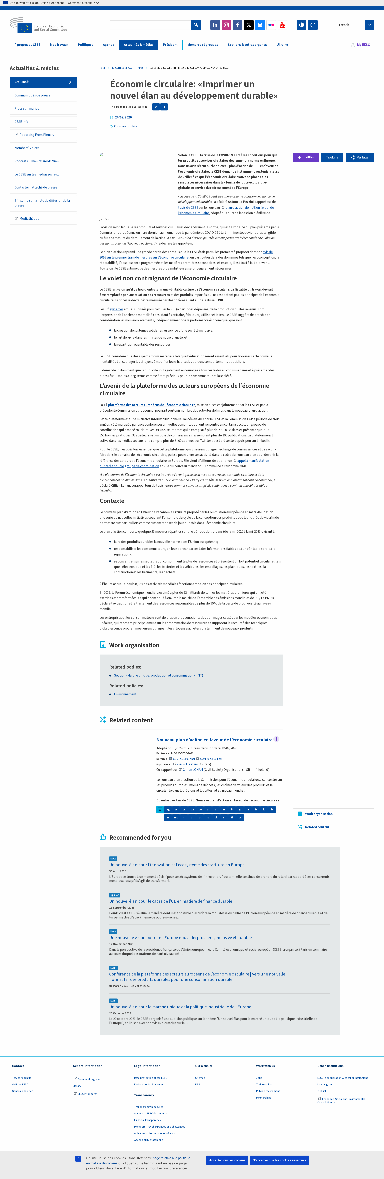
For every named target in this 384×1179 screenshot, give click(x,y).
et (208, 810)
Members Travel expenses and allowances (159, 1127)
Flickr (271, 25)
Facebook (237, 25)
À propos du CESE (27, 44)
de (200, 810)
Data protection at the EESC (150, 1078)
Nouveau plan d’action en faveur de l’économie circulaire (214, 740)
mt (176, 818)
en (224, 810)
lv (264, 810)
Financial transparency (147, 1120)
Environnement (125, 694)
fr (232, 810)
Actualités (22, 82)
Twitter (249, 25)
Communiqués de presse (32, 95)
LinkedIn (215, 25)
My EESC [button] (363, 44)
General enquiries (22, 1091)
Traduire (332, 157)
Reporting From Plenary (37, 134)
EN (156, 107)
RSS (197, 1085)
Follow (276, 739)
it (256, 810)
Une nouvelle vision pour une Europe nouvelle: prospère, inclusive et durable (180, 938)
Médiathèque (29, 218)
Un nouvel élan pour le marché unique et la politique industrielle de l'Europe (180, 1007)
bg (168, 810)
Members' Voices (27, 148)
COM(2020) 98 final (184, 759)
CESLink (322, 1091)
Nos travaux (59, 44)
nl (184, 818)
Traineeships (264, 1085)
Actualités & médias (138, 44)
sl (224, 818)
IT (164, 107)
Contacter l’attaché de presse (36, 187)
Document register (89, 1079)
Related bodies (124, 667)
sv (240, 818)
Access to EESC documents (150, 1114)
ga (240, 810)
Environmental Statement (149, 1085)
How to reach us (21, 1078)
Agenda (108, 44)
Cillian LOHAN (193, 769)
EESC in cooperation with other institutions (342, 1078)
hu (168, 818)
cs (184, 810)
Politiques (85, 44)
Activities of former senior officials (155, 1133)
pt (200, 818)
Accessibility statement (148, 1140)
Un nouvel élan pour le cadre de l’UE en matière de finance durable (170, 901)
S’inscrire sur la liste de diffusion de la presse (42, 203)
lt (272, 810)
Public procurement (268, 1091)
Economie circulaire (126, 126)
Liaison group (325, 1085)
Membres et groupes (202, 44)
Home (102, 67)
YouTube (282, 25)
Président (170, 44)
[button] (360, 157)
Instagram (226, 25)
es (176, 810)
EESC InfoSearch (87, 1094)
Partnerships (263, 1098)
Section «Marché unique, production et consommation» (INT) (158, 675)
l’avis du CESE (188, 207)
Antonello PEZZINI (187, 765)
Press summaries (27, 108)
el (216, 810)
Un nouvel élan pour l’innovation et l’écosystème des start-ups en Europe (177, 865)
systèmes (116, 309)
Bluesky (260, 25)
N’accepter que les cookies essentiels (279, 1160)
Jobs (259, 1078)
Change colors (313, 25)
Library (77, 1086)
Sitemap (200, 1078)
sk (216, 818)
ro (208, 818)
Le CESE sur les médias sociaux (37, 174)
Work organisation (319, 814)
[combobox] (355, 25)
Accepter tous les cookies (227, 1160)
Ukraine (282, 44)
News (140, 67)
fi (232, 818)
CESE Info (21, 121)
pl (192, 818)
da (192, 810)
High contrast (301, 25)
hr (248, 810)
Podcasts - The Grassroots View (37, 161)
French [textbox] (344, 25)
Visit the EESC (20, 1085)
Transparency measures (148, 1107)
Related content (317, 827)
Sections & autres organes (247, 44)
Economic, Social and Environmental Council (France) (341, 1101)
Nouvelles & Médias (121, 67)
